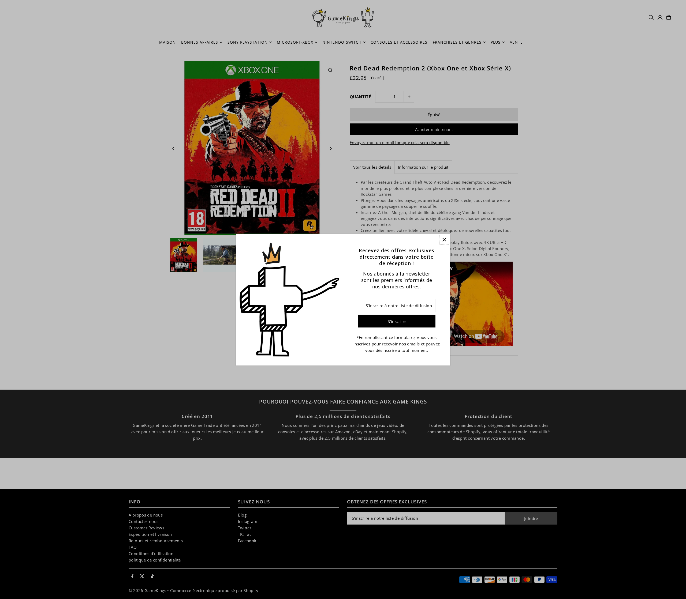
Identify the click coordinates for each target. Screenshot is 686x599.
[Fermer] (444, 239)
